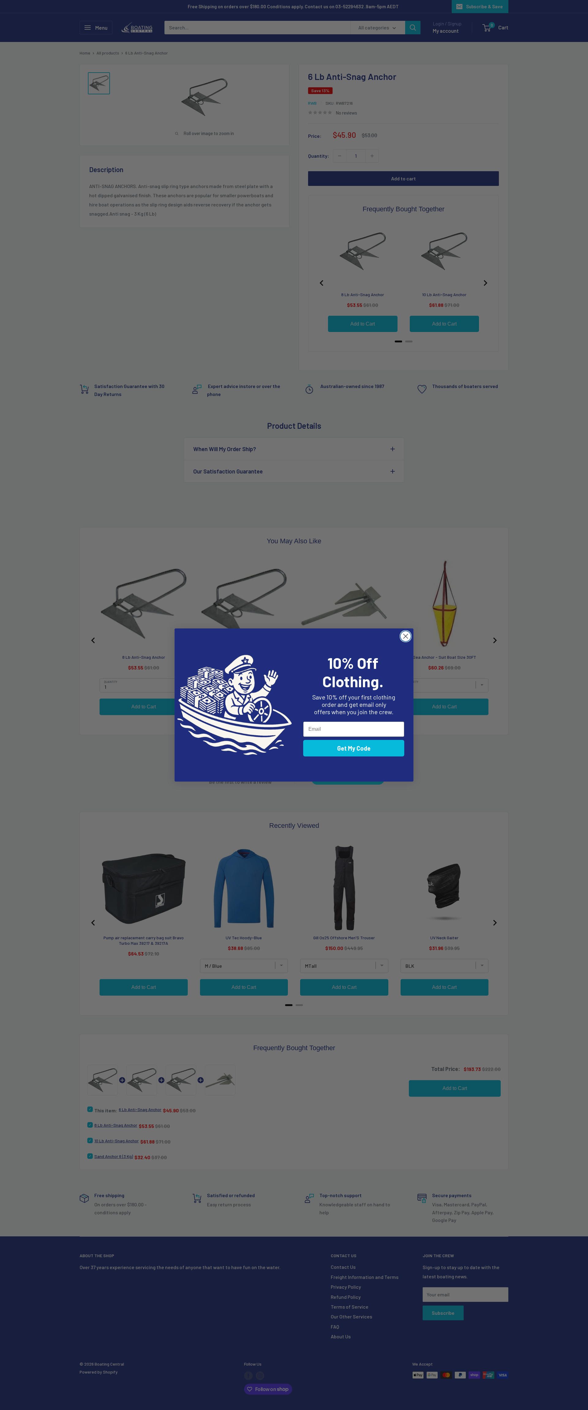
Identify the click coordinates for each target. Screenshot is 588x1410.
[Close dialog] (405, 636)
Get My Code (354, 748)
